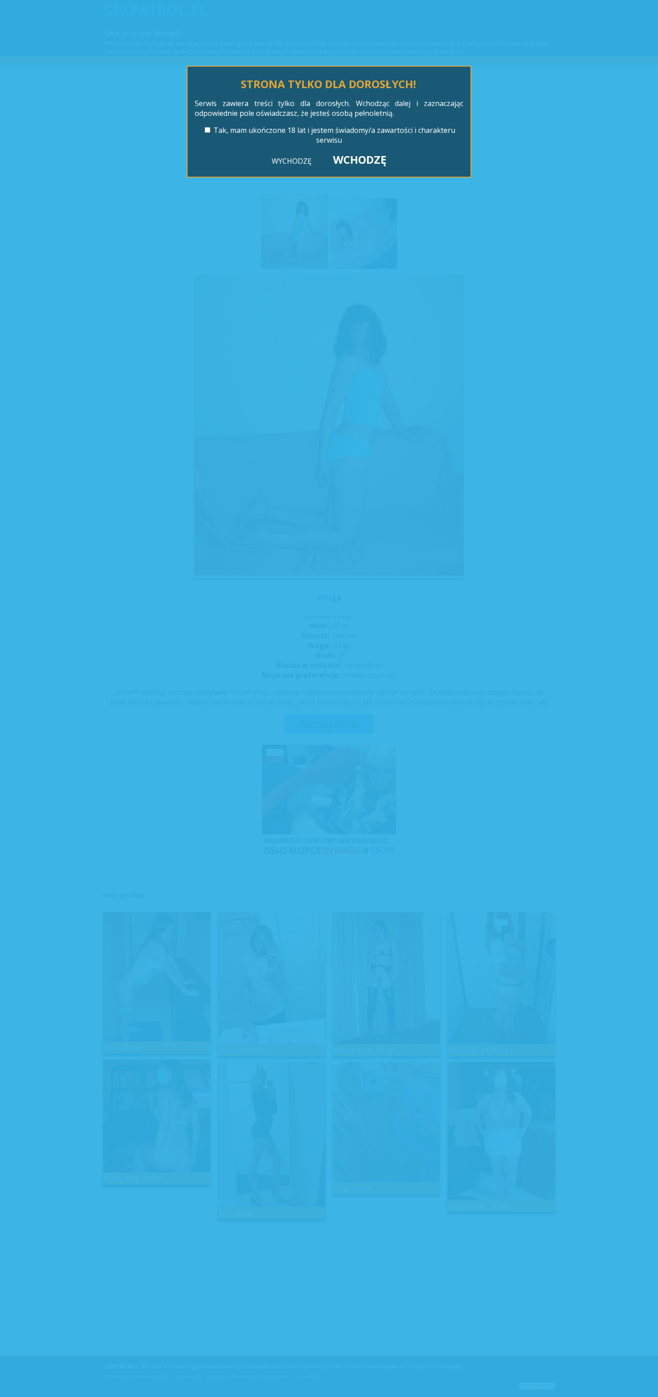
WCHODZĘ (359, 159)
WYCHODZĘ (292, 161)
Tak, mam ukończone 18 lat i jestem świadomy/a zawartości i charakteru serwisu (334, 135)
